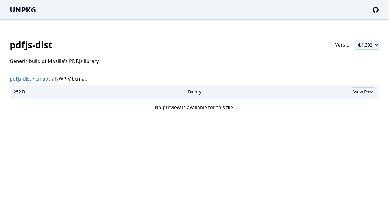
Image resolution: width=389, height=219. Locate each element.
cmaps (43, 78)
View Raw (363, 92)
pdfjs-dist (20, 78)
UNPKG (23, 10)
